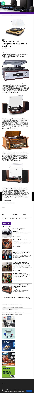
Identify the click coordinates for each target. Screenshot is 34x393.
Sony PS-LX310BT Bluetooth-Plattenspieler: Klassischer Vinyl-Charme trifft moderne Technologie (22, 264)
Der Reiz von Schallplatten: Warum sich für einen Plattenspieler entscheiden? (21, 286)
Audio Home (7, 8)
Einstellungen (5, 391)
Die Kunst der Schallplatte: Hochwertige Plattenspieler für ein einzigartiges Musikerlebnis (21, 275)
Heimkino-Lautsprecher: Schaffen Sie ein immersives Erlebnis (12, 314)
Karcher (6, 200)
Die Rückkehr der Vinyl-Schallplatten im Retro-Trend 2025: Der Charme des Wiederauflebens (22, 252)
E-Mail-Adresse (15, 214)
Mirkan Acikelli (3, 48)
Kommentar (4, 207)
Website (24, 214)
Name (3, 214)
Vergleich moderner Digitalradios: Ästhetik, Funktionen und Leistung (13, 312)
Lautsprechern (9, 200)
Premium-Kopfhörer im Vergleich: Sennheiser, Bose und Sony (12, 304)
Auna (4, 200)
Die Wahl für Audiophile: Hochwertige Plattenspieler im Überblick (20, 230)
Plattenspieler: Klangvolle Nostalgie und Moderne (22, 240)
